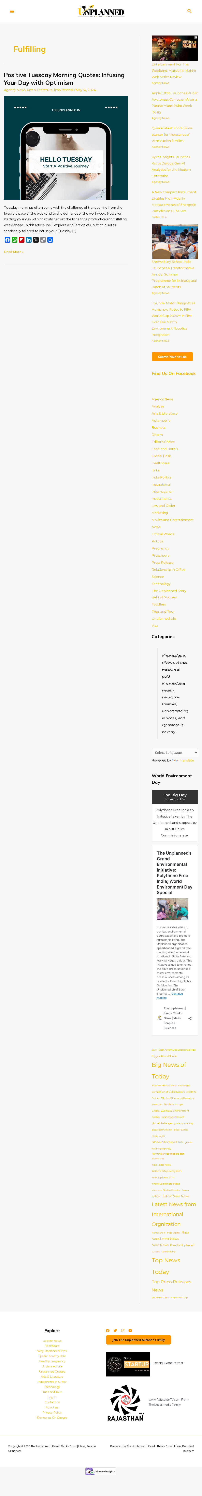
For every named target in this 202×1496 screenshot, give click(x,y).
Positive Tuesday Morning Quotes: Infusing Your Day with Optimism (64, 78)
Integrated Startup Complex (166, 1190)
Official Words (163, 534)
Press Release (162, 562)
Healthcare (160, 463)
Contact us (52, 1402)
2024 (154, 1049)
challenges (184, 1085)
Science (158, 577)
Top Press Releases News (171, 1285)
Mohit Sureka (158, 1233)
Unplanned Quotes (52, 1371)
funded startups (173, 1104)
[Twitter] (115, 1330)
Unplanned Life (164, 618)
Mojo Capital (173, 1233)
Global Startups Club (167, 1142)
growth (188, 1142)
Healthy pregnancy (161, 1148)
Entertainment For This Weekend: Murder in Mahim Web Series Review (174, 71)
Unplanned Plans (160, 1297)
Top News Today (166, 1266)
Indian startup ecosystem (166, 1171)
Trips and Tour (163, 611)
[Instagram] (122, 1330)
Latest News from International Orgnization (174, 1214)
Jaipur (185, 1190)
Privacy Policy (52, 1412)
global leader (158, 1136)
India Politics (161, 477)
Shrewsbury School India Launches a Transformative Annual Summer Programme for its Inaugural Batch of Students (174, 274)
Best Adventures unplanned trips (177, 1049)
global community (183, 1123)
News (156, 527)
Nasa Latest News (165, 1239)
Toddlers (159, 604)
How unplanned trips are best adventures (168, 1156)
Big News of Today (169, 1070)
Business (158, 428)
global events (181, 1129)
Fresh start (157, 1104)
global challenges (162, 1123)
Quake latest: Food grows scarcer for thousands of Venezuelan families (172, 134)
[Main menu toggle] (12, 11)
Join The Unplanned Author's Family (138, 1340)
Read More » (14, 251)
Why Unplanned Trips (52, 1351)
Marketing (160, 513)
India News (165, 1164)
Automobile (161, 420)
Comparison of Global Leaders (168, 1091)
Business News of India (164, 1085)
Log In (52, 1397)
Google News (52, 1341)
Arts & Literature (40, 90)
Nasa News (160, 1245)
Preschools (160, 555)
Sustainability (168, 1251)
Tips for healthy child (52, 1356)
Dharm (157, 435)
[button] (189, 11)
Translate (186, 760)
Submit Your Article (172, 357)
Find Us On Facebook (174, 373)
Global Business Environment (170, 1110)
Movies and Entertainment (173, 520)
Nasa (185, 1232)
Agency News (14, 90)
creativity (191, 1091)
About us (52, 1407)
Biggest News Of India (164, 1056)
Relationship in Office (168, 570)
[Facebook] (107, 1330)
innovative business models (166, 1184)
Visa (155, 626)
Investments (161, 499)
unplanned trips (180, 1297)
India (155, 470)
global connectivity (162, 1129)
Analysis (158, 406)
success (156, 1251)
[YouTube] (130, 1330)
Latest (156, 1196)
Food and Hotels (165, 449)
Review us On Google (52, 1417)
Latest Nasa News (176, 1196)
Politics (157, 541)
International (162, 491)
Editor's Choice (163, 442)
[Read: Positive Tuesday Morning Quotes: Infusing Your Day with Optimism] (66, 148)
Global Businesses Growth (168, 1117)
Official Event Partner (168, 1363)
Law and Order (163, 506)
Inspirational (63, 90)
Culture (155, 1098)
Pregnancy (160, 548)
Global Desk (159, 217)
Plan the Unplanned (182, 1245)
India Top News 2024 (163, 1177)
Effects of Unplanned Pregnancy (177, 1098)
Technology (161, 584)
